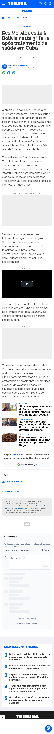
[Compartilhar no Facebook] (8, 72)
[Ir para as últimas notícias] (40, 4)
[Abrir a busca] (50, 3)
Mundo (27, 11)
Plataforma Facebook (21, 508)
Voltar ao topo (11, 491)
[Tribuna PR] (27, 716)
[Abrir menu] (3, 3)
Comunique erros (14, 481)
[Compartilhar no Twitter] (13, 72)
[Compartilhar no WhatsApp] (3, 72)
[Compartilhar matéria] (45, 4)
